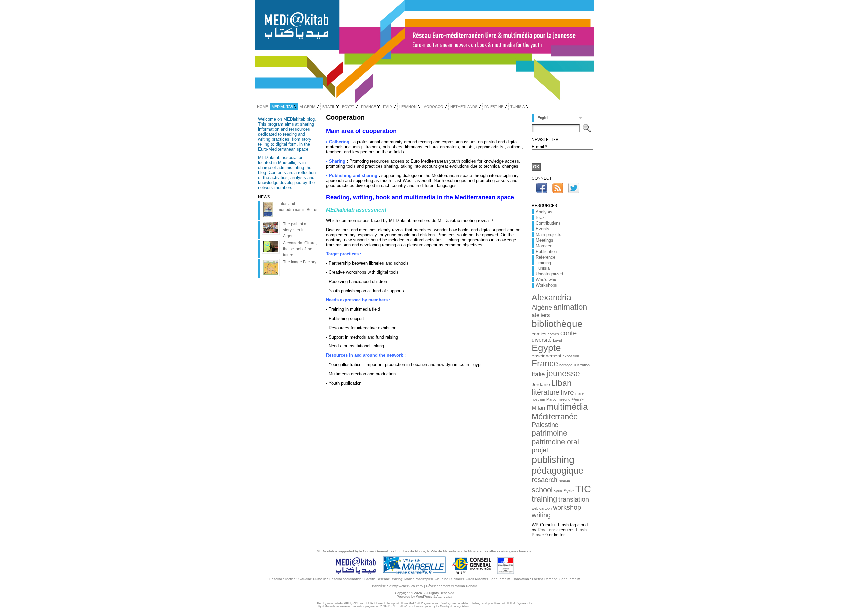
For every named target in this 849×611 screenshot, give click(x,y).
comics (539, 333)
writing (541, 515)
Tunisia (543, 268)
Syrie (568, 490)
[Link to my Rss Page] (557, 188)
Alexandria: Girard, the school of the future (300, 249)
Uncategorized (549, 273)
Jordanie (541, 384)
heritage (565, 365)
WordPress (424, 596)
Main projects (548, 234)
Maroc (551, 399)
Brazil (541, 217)
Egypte (546, 348)
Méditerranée (555, 416)
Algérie (542, 307)
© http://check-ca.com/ (406, 586)
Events (542, 228)
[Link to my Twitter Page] (573, 188)
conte (568, 333)
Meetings (544, 240)
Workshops (546, 285)
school (542, 490)
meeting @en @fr (572, 399)
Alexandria (551, 297)
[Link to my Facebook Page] (541, 188)
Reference (545, 257)
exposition (571, 356)
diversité (542, 340)
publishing (553, 459)
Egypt (557, 340)
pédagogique (557, 470)
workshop (567, 507)
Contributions (548, 223)
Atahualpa (444, 596)
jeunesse (563, 373)
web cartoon (542, 508)
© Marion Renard (464, 586)
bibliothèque (557, 324)
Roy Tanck (548, 529)
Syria (558, 491)
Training (543, 262)
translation (573, 499)
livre (567, 392)
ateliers (541, 315)
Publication (546, 251)
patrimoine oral (555, 442)
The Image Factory (299, 262)
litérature (545, 392)
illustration (582, 365)
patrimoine (549, 433)
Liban (561, 383)
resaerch (544, 479)
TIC (583, 489)
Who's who (546, 279)
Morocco (544, 245)
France (545, 363)
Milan (538, 407)
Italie (538, 374)
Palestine (545, 424)
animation (570, 306)
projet (540, 450)
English (543, 118)
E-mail (539, 146)
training (544, 499)
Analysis (544, 211)
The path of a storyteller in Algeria (294, 230)
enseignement (546, 355)
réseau (564, 481)
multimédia (567, 407)
